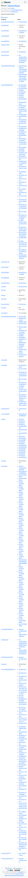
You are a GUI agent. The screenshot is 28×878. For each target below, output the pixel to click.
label (3, 461)
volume (4, 313)
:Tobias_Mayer (23, 658)
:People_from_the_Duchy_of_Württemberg (23, 207)
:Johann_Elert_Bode (23, 677)
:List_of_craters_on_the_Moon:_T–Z (23, 719)
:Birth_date (22, 321)
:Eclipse (22, 151)
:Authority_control (22, 319)
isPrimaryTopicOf (7, 657)
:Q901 (22, 440)
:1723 (21, 695)
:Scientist (22, 448)
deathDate (5, 36)
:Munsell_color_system (22, 708)
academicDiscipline (7, 22)
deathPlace (5, 41)
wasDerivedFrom (7, 629)
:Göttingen (22, 41)
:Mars (21, 95)
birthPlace (5, 30)
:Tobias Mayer (21, 483)
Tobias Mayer (14, 5)
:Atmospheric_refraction (22, 85)
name (3, 299)
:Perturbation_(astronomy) (22, 143)
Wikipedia (20, 872)
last (3, 295)
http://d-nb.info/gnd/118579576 (22, 467)
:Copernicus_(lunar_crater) (22, 168)
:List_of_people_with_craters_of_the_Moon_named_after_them (23, 690)
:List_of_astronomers (22, 776)
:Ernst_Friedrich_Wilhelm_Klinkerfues (22, 234)
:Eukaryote (22, 445)
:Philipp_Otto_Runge (23, 739)
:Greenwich (23, 126)
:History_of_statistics (22, 753)
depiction (4, 639)
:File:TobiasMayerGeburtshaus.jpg (23, 256)
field (3, 286)
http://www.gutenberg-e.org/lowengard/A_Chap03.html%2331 (23, 69)
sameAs (5, 414)
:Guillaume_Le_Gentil (23, 746)
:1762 (21, 697)
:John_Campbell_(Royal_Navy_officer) (23, 761)
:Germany (22, 52)
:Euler (21, 241)
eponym (5, 853)
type (3, 419)
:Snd (21, 353)
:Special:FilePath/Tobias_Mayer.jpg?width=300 (23, 59)
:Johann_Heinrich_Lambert (23, 704)
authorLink (5, 262)
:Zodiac (21, 149)
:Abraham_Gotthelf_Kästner (22, 728)
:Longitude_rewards (23, 816)
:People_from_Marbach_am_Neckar (23, 216)
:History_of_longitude (22, 793)
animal (12, 8)
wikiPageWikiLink (7, 85)
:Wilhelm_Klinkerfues (23, 699)
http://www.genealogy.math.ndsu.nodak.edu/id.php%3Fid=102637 (23, 78)
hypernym (5, 408)
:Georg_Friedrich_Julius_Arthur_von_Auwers (23, 245)
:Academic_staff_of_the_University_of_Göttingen (23, 397)
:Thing (21, 419)
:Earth (21, 90)
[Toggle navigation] (25, 2)
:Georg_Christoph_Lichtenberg (23, 110)
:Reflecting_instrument (23, 139)
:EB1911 (22, 334)
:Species (22, 454)
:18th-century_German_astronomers (23, 222)
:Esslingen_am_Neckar (22, 106)
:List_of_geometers (22, 684)
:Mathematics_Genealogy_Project (23, 162)
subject (4, 365)
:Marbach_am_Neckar (23, 31)
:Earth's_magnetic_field (23, 153)
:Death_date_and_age (22, 331)
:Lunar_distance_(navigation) (23, 201)
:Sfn (21, 347)
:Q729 (22, 438)
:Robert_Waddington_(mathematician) (23, 844)
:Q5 (22, 436)
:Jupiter (21, 93)
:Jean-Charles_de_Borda (23, 768)
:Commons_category (23, 355)
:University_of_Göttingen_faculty (23, 251)
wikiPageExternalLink (8, 66)
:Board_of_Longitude (23, 783)
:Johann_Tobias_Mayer (22, 132)
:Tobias (21, 822)
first (3, 290)
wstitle (4, 360)
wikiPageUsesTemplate (8, 316)
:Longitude (22, 147)
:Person (22, 421)
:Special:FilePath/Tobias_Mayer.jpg (23, 651)
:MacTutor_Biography (22, 343)
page (3, 307)
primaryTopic (7, 858)
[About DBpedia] (5, 2)
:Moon (21, 97)
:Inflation (22, 337)
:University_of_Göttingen (23, 120)
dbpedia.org (14, 11)
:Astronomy (23, 22)
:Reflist (21, 346)
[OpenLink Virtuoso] (8, 868)
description (5, 45)
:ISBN (21, 335)
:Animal (22, 442)
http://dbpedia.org (17, 10)
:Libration (22, 156)
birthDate (5, 25)
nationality (5, 52)
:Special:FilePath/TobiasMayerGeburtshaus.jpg (23, 643)
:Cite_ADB (22, 316)
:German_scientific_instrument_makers (23, 228)
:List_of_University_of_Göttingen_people (23, 804)
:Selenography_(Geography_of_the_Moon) (22, 833)
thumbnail (5, 55)
